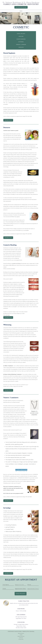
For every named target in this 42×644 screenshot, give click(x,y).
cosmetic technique (16, 263)
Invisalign (21, 47)
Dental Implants (21, 33)
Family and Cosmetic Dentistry (21, 3)
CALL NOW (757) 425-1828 (21, 7)
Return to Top (8, 120)
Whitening (21, 41)
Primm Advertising (30, 631)
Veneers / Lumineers (21, 44)
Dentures (21, 36)
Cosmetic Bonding (21, 39)
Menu (21, 11)
